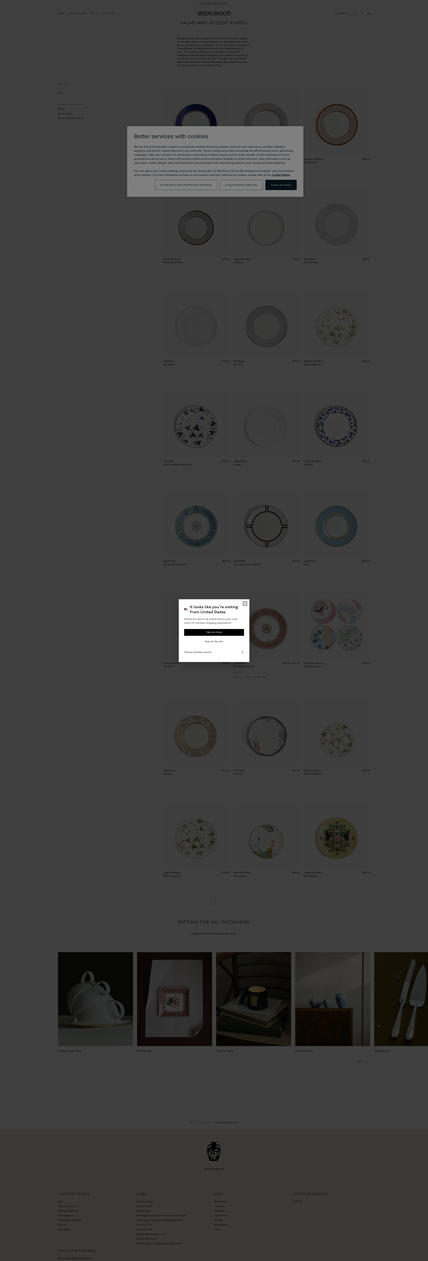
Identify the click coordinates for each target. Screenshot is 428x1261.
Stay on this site (214, 641)
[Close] (245, 603)
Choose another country (198, 652)
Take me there (214, 632)
